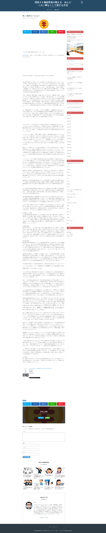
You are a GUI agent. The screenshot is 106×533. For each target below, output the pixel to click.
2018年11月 (69, 150)
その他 (68, 199)
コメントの (70, 234)
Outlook (68, 172)
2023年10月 (69, 115)
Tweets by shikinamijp (70, 60)
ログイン (68, 230)
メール (24, 447)
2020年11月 (69, 141)
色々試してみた (70, 220)
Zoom (68, 186)
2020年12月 (69, 138)
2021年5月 (69, 124)
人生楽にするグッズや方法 (72, 202)
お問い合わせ (56, 9)
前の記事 (24, 55)
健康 (68, 205)
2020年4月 (69, 144)
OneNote (68, 169)
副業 (68, 208)
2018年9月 (69, 156)
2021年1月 (69, 135)
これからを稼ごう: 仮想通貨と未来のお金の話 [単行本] (40, 368)
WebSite (42, 517)
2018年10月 (69, 153)
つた (35, 502)
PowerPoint (69, 175)
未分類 (25, 400)
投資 (68, 214)
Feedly (47, 417)
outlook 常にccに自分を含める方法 (73, 103)
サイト (24, 452)
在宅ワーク (69, 211)
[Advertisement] (44, 42)
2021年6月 (69, 121)
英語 (68, 223)
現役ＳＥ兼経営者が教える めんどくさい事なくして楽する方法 (53, 4)
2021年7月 (69, 118)
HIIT (68, 166)
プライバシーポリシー (53, 526)
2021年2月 (69, 132)
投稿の (69, 232)
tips (67, 178)
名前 (24, 443)
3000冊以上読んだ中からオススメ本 (73, 163)
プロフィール (49, 9)
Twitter (41, 417)
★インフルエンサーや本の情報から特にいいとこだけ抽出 (74, 190)
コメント (24, 431)
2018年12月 (69, 147)
